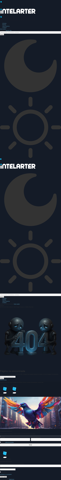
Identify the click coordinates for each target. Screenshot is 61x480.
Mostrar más (8, 30)
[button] (3, 29)
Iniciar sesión (17, 304)
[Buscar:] (7, 377)
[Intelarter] (18, 14)
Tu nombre (2, 437)
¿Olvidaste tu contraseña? (6, 474)
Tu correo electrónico (36, 437)
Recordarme (4, 472)
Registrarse (11, 479)
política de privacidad (9, 442)
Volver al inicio (3, 380)
